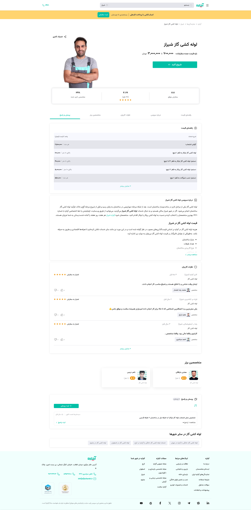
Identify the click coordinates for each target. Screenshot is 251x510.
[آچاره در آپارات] (198, 503)
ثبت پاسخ (61, 422)
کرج (143, 463)
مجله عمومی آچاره (159, 463)
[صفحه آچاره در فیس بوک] (160, 503)
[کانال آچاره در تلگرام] (188, 503)
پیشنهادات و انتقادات (201, 490)
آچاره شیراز (110, 215)
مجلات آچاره (161, 458)
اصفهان (142, 469)
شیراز (182, 24)
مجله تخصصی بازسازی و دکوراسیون (157, 471)
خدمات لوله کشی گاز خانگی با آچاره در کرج (150, 442)
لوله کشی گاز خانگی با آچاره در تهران (184, 442)
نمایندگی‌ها (191, 24)
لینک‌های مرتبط (181, 458)
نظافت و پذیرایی (182, 463)
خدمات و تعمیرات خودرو (179, 484)
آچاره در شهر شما (138, 458)
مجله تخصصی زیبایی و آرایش (157, 480)
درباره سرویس (156, 115)
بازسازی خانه (183, 474)
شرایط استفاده (204, 479)
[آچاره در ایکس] (169, 503)
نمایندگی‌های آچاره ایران (200, 474)
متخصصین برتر (95, 115)
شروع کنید (176, 65)
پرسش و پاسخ (65, 115)
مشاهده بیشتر (192, 254)
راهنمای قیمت (186, 115)
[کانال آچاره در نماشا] (150, 503)
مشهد (143, 479)
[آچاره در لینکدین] (207, 503)
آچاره (199, 24)
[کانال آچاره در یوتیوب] (141, 503)
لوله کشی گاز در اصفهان (120, 442)
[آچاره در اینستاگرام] (179, 503)
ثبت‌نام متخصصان (202, 469)
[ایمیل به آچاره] (87, 478)
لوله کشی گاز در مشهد (98, 442)
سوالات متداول (204, 484)
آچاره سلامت (161, 486)
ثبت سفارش (103, 14)
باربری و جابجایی (182, 469)
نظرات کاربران (125, 115)
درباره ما (206, 463)
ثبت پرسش (65, 405)
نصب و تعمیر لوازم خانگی (179, 479)
